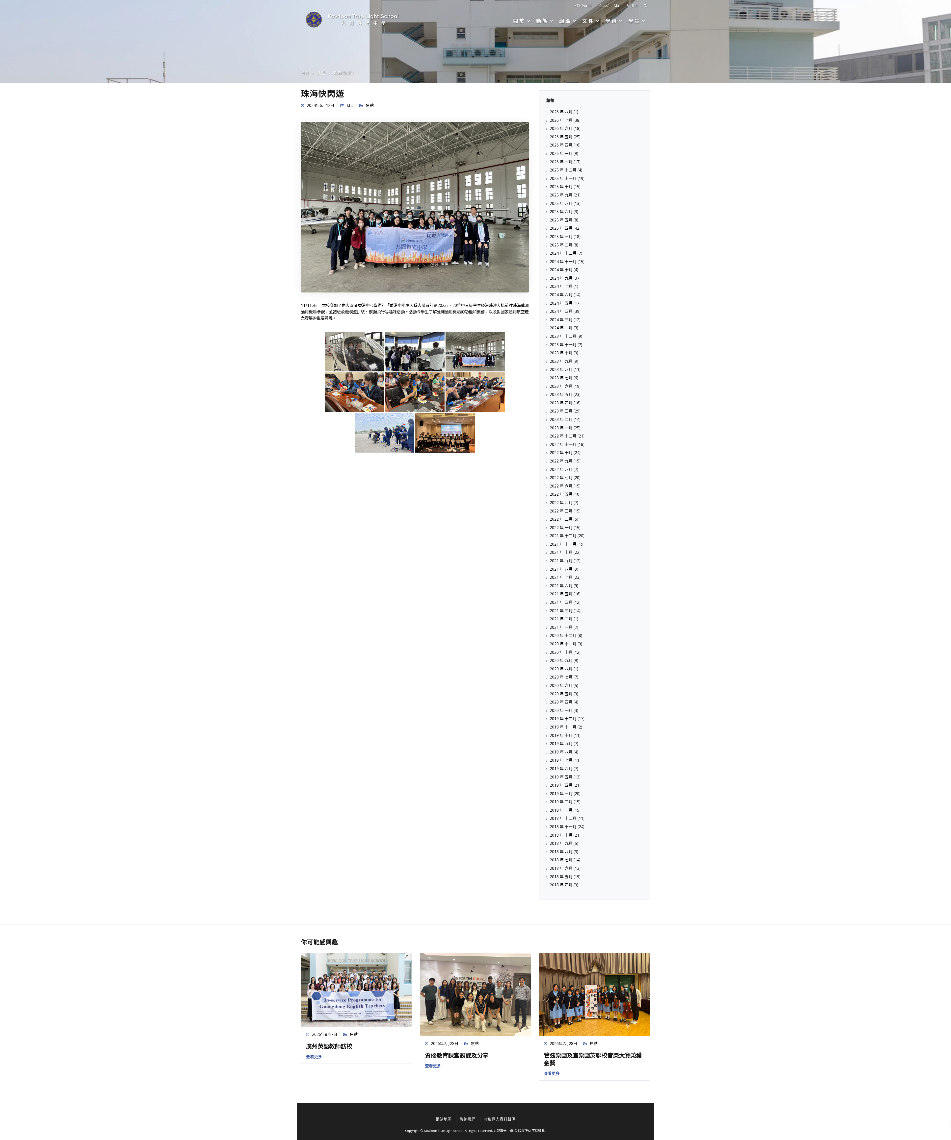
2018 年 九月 (561, 843)
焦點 (370, 105)
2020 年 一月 (561, 710)
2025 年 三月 (561, 236)
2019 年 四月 (561, 785)
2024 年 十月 (561, 269)
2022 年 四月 (561, 502)
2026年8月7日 (324, 1034)
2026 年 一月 (561, 162)
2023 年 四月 (561, 403)
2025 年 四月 (561, 228)
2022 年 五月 (561, 494)
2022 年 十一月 (563, 444)
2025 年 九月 (561, 195)
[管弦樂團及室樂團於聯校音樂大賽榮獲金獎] (594, 994)
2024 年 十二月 (563, 253)
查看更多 (314, 1056)
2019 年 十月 (561, 735)
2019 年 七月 (561, 760)
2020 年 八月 (561, 669)
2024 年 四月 (561, 311)
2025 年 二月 (561, 245)
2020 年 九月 (561, 660)
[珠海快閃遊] (415, 206)
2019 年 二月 (561, 801)
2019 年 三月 (561, 793)
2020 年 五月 (561, 694)
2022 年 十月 (561, 452)
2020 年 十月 (561, 652)
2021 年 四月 (561, 602)
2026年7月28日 (444, 1043)
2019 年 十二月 (563, 718)
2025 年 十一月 (563, 178)
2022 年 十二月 (563, 436)
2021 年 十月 (561, 552)
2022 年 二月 (561, 519)
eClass (602, 5)
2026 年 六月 (561, 128)
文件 (588, 20)
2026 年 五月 (561, 137)
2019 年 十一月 (563, 727)
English (631, 5)
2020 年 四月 (561, 702)
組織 (565, 20)
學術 (611, 20)
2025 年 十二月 (563, 170)
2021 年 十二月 (563, 535)
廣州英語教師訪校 (329, 1046)
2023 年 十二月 (563, 336)
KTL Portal (582, 5)
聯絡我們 (468, 1119)
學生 (634, 20)
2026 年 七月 (561, 120)
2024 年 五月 (561, 303)
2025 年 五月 (561, 220)
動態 (542, 20)
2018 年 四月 (561, 885)
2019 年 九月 (561, 743)
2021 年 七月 (561, 577)
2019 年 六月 (561, 768)
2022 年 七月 (561, 477)
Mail (617, 5)
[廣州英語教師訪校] (356, 989)
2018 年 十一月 (563, 826)
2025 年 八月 (561, 203)
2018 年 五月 (561, 876)
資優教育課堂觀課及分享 (456, 1055)
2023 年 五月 (561, 394)
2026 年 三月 (561, 153)
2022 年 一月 (561, 527)
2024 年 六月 (561, 294)
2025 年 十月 (561, 186)
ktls (350, 105)
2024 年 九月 (561, 278)
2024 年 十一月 (563, 261)
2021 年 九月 (561, 560)
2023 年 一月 (561, 428)
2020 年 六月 (561, 685)
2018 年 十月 (561, 835)
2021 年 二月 (561, 619)
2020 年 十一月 (563, 644)
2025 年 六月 (561, 211)
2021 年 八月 (561, 569)
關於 (519, 20)
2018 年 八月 (561, 851)
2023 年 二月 (561, 419)
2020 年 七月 (561, 677)
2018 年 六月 (561, 868)
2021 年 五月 (561, 594)
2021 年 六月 (561, 585)
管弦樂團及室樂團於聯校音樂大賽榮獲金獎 (593, 1059)
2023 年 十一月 (563, 344)
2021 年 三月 (561, 610)
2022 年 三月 (561, 511)
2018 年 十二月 (563, 818)
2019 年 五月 (561, 777)
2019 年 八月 (561, 752)
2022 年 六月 (561, 486)
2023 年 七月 (561, 378)
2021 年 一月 (561, 627)
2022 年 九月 (561, 461)
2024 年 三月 (561, 319)
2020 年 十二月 (563, 635)
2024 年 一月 (561, 328)
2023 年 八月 (561, 369)
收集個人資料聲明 (499, 1119)
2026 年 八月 (561, 112)
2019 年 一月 (561, 810)
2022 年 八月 (561, 469)
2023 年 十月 (561, 353)
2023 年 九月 (561, 361)
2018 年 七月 (561, 860)
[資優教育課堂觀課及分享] (475, 994)
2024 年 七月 (561, 286)
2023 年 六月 (561, 386)
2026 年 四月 (561, 145)
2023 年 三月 (561, 411)
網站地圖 (443, 1119)
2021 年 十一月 (563, 544)
